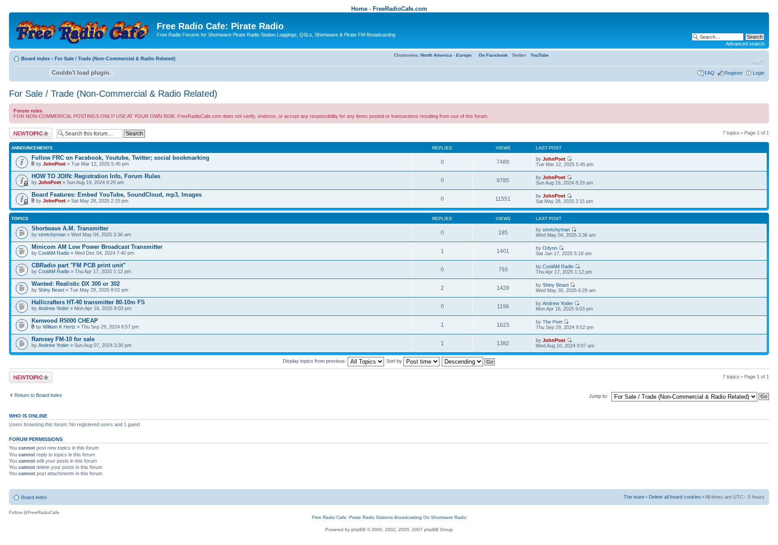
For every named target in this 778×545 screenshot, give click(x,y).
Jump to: (598, 396)
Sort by (394, 361)
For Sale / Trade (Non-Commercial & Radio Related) (115, 58)
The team (634, 497)
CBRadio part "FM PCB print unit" (79, 265)
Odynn (550, 248)
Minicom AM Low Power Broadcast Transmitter (97, 246)
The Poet (552, 321)
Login (758, 73)
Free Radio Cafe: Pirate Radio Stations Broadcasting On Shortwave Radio (389, 517)
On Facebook (493, 55)
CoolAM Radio (53, 253)
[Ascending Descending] (469, 361)
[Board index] (84, 29)
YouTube (539, 55)
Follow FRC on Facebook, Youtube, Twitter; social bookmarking (120, 157)
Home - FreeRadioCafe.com (389, 8)
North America (436, 55)
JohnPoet (54, 164)
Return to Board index (38, 395)
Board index (35, 58)
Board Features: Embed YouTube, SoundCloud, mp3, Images (117, 194)
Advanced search (745, 43)
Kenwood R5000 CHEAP (65, 320)
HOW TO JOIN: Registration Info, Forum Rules (96, 176)
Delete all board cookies (675, 497)
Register (733, 73)
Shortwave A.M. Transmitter (70, 228)
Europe (464, 55)
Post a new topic (27, 130)
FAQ (710, 73)
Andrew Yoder (53, 308)
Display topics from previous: (315, 361)
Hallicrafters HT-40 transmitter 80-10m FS (88, 302)
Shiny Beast (51, 290)
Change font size (757, 62)
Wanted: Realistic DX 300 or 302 (76, 283)
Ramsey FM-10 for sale (63, 339)
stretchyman (52, 234)
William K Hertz (59, 326)
